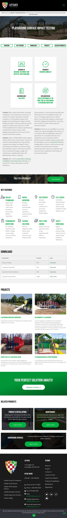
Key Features (20, 46)
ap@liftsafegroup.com (33, 501)
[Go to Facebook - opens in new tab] (56, 494)
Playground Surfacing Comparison (11, 317)
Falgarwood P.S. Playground (43, 317)
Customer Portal (56, 142)
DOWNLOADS (33, 46)
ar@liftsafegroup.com (32, 506)
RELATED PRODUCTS (60, 46)
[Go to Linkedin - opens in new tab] (51, 494)
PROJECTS (46, 46)
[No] (64, 513)
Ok (34, 515)
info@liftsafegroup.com (33, 496)
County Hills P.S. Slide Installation (11, 357)
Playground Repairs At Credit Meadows (46, 357)
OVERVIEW (6, 46)
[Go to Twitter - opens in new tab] (46, 494)
